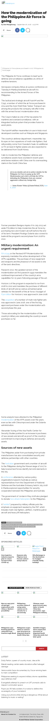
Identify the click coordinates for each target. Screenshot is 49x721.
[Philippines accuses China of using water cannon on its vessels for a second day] (24, 596)
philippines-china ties (10, 526)
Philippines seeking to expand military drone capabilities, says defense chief (24, 677)
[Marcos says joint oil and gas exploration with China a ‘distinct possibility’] (8, 596)
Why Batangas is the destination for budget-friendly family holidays (38, 558)
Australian (9, 463)
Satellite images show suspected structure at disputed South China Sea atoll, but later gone (40, 632)
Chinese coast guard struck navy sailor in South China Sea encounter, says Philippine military (40, 608)
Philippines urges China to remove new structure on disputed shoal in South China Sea (23, 631)
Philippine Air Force (34, 524)
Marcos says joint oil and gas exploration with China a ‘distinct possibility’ (7, 607)
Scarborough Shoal (27, 526)
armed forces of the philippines (14, 524)
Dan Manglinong (9, 24)
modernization (7, 420)
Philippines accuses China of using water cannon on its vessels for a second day (23, 608)
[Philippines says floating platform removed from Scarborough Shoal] (8, 620)
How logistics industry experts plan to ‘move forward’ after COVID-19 (7, 558)
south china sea (8, 528)
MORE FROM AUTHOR (33, 588)
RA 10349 (5, 253)
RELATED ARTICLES (15, 588)
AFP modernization (14, 522)
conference (8, 477)
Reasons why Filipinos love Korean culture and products (22, 557)
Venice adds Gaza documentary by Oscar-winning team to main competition (23, 671)
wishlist (6, 504)
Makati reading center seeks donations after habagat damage (22, 665)
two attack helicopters (20, 499)
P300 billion (6, 294)
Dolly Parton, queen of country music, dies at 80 (20, 660)
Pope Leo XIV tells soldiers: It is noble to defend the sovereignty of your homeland (22, 690)
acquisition (9, 300)
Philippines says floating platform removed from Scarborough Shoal (8, 630)
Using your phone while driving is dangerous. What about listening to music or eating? (24, 696)
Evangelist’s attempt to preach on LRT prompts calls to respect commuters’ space (23, 684)
